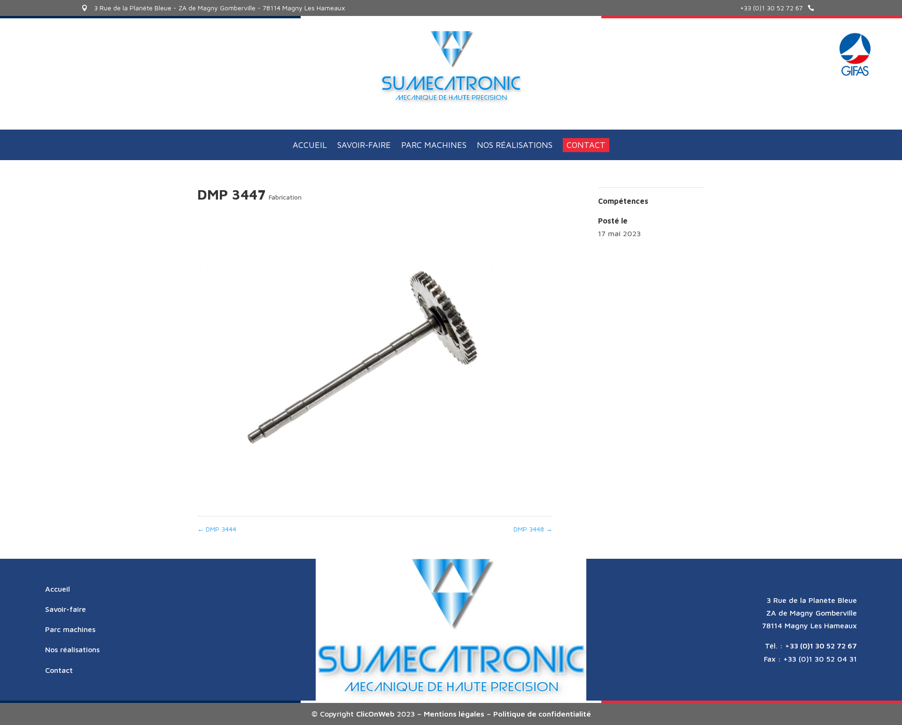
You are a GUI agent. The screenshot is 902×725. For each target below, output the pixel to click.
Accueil (310, 146)
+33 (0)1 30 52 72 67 (771, 8)
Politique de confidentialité (542, 714)
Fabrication (285, 197)
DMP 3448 (532, 529)
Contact (586, 145)
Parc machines (434, 146)
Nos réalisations (514, 146)
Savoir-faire (364, 146)
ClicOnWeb (375, 714)
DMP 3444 (216, 529)
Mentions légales (454, 714)
